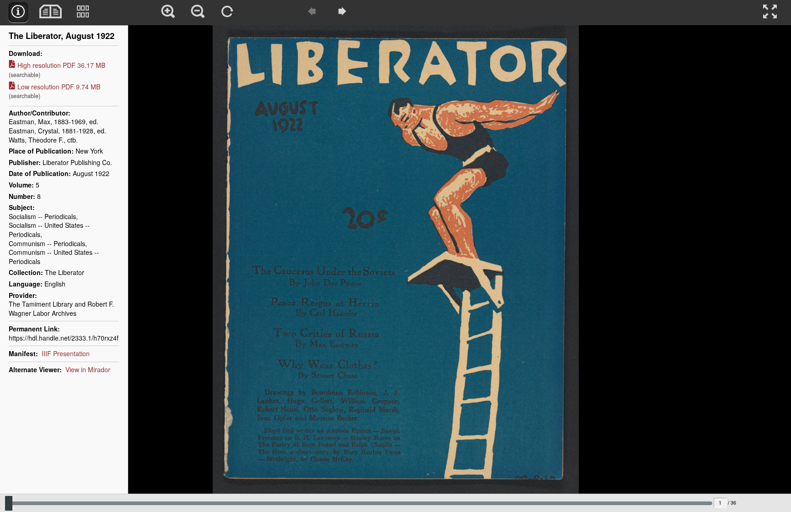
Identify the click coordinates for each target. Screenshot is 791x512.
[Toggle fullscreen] (770, 12)
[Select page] (83, 12)
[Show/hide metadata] (18, 12)
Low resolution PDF (54, 91)
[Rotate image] (228, 12)
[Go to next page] (342, 12)
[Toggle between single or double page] (51, 12)
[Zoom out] (198, 12)
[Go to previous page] (313, 12)
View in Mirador (87, 369)
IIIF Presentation (66, 353)
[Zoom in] (168, 12)
